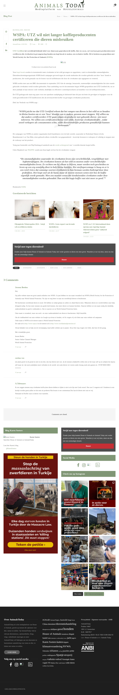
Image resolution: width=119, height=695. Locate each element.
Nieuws (65, 16)
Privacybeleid (85, 620)
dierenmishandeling (66, 623)
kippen (65, 642)
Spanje (60, 654)
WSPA (49, 57)
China (45, 624)
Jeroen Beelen (21, 287)
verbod (58, 659)
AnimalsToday (17, 44)
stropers (45, 659)
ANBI (110, 620)
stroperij (68, 655)
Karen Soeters (35, 437)
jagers (74, 638)
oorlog (60, 651)
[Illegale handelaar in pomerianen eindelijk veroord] (102, 577)
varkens (51, 659)
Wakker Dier (54, 663)
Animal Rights (55, 620)
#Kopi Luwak (54, 267)
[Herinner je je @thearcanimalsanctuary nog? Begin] (102, 521)
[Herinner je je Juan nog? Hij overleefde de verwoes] (102, 549)
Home (58, 16)
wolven (45, 666)
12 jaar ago (18, 347)
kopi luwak (21, 72)
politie (45, 655)
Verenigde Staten (68, 659)
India (49, 638)
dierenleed (52, 624)
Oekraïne (46, 651)
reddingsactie (51, 655)
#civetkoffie (41, 267)
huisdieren (65, 634)
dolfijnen (54, 629)
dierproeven (46, 629)
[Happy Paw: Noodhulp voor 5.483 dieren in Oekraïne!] (74, 549)
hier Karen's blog (12, 445)
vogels (45, 663)
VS (49, 663)
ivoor (65, 638)
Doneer (64, 260)
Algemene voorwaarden (99, 620)
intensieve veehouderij (57, 638)
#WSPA (79, 267)
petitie (72, 651)
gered (60, 629)
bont (73, 620)
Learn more (12, 652)
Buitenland (18, 30)
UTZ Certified (18, 51)
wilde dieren (70, 663)
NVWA (67, 646)
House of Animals (16, 440)
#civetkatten (27, 267)
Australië (64, 620)
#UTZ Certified (67, 267)
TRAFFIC (31, 150)
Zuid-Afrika (50, 666)
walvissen (62, 663)
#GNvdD (46, 620)
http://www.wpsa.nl (31, 323)
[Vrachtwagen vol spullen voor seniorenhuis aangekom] (74, 577)
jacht (69, 638)
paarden (66, 651)
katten (60, 641)
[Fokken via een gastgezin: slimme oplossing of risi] (74, 521)
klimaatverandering (52, 646)
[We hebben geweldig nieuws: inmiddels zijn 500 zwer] (74, 494)
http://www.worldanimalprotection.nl (63, 323)
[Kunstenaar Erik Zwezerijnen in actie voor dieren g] (102, 494)
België (69, 620)
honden (68, 629)
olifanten (54, 650)
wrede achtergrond (62, 145)
